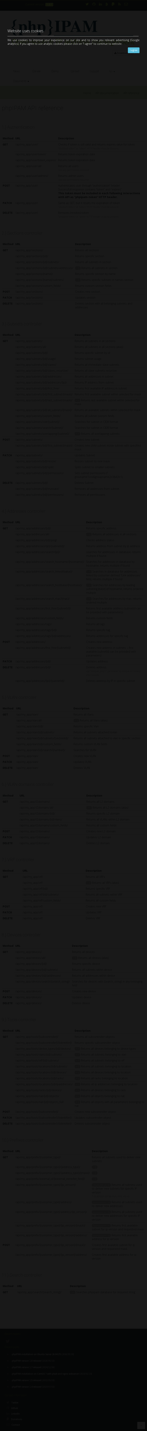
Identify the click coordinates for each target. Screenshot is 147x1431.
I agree (133, 50)
